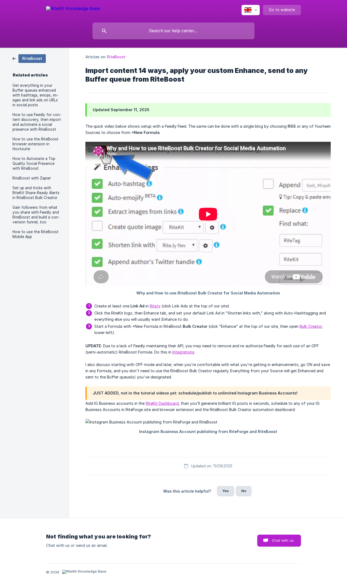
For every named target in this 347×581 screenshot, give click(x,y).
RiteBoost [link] (116, 56)
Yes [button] (225, 491)
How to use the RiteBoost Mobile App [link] (35, 234)
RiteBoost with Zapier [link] (31, 178)
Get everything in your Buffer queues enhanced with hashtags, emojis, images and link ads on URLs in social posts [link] (35, 95)
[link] (29, 58)
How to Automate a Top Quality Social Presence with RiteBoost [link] (33, 163)
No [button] (243, 491)
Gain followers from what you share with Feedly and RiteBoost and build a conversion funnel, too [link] (36, 214)
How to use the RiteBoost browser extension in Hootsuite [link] (35, 144)
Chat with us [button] (283, 540)
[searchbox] (173, 31)
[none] (73, 9)
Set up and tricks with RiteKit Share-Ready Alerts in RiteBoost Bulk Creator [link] (35, 193)
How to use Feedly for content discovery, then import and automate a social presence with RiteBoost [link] (36, 122)
